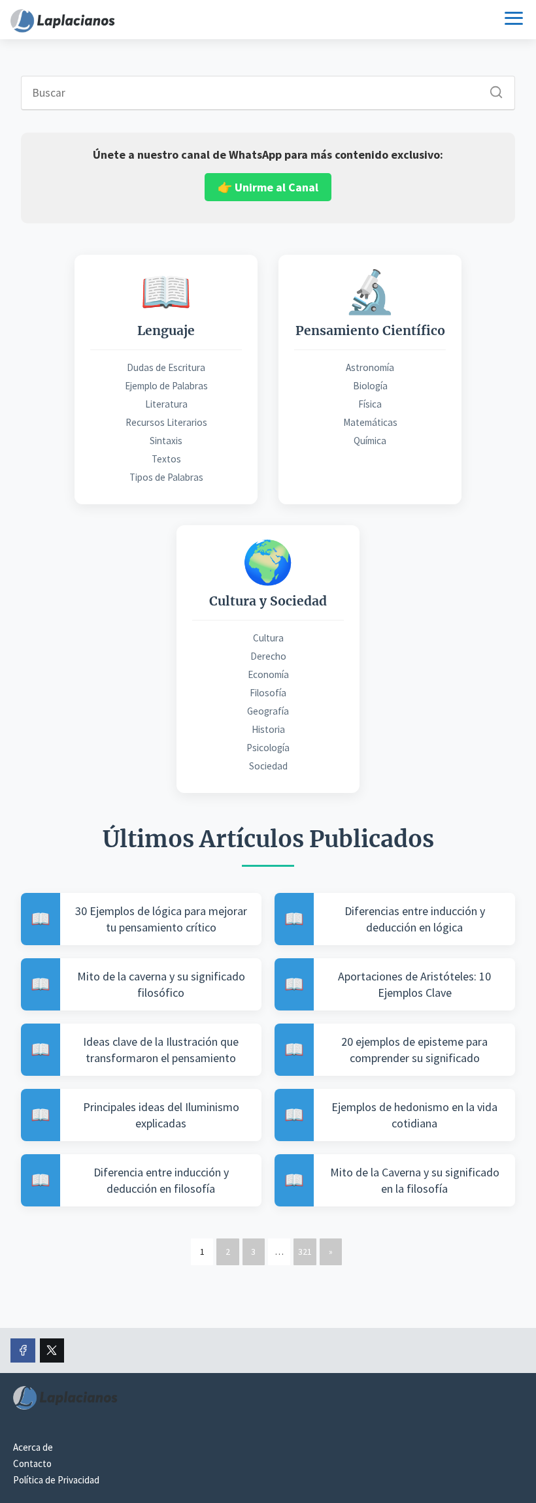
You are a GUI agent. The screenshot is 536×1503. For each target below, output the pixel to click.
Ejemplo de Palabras (166, 386)
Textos (166, 459)
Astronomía (370, 367)
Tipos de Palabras (166, 477)
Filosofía (268, 693)
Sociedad (268, 766)
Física (370, 404)
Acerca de (33, 1447)
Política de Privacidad (56, 1480)
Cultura (268, 638)
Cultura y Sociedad (268, 601)
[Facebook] (22, 1350)
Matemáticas (370, 422)
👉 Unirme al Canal (268, 187)
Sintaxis (166, 440)
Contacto (32, 1463)
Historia (268, 729)
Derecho (268, 656)
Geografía (268, 711)
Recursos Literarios (166, 422)
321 (305, 1251)
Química (370, 440)
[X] (52, 1350)
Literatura (166, 404)
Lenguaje (166, 330)
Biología (370, 386)
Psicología (268, 747)
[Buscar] (491, 89)
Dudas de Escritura (166, 367)
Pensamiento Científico (370, 330)
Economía (268, 674)
